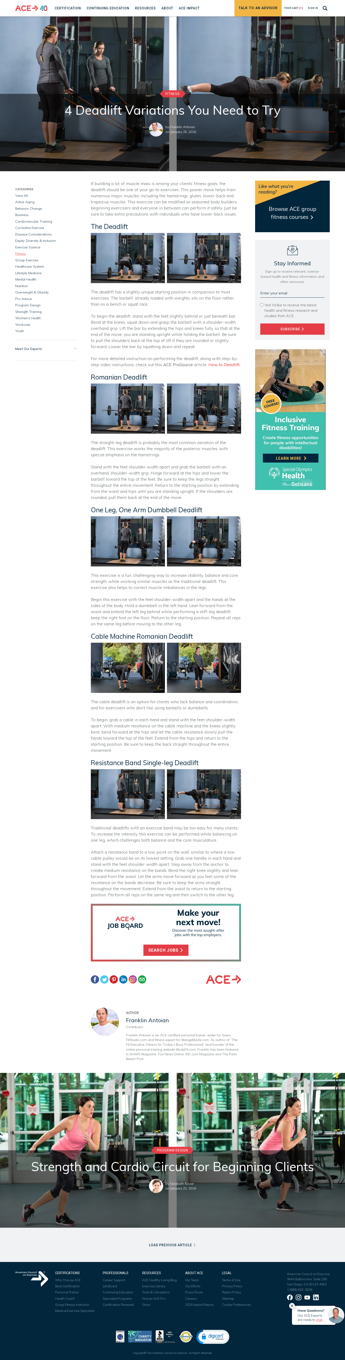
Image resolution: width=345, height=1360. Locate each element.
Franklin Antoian (182, 127)
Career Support (114, 1280)
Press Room (194, 1292)
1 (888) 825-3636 (299, 1290)
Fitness (172, 94)
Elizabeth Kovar (182, 1183)
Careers (191, 1298)
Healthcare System (29, 266)
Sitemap (228, 1298)
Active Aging (24, 202)
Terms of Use (231, 1280)
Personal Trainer (67, 1292)
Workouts (22, 325)
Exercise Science (27, 247)
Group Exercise (26, 260)
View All (21, 196)
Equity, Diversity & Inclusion (35, 241)
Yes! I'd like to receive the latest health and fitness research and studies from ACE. (290, 310)
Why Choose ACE (68, 1280)
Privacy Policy (232, 1286)
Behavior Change (28, 208)
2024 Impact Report (199, 1305)
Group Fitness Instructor (72, 1305)
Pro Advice (23, 299)
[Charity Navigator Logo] (140, 1336)
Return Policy (231, 1292)
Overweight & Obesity (32, 292)
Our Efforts (192, 1286)
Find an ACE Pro (153, 1298)
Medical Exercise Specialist (74, 1311)
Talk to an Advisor (258, 8)
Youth (19, 331)
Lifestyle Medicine (28, 273)
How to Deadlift (224, 364)
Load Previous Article (171, 1245)
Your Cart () (293, 8)
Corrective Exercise (29, 228)
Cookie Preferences (236, 1305)
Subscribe (290, 329)
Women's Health (28, 318)
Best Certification (67, 1286)
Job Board (110, 1286)
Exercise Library (153, 1286)
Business (22, 215)
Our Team (192, 1280)
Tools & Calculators (155, 1292)
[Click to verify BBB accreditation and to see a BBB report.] (165, 1336)
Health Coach (65, 1298)
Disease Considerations (33, 234)
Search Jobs (164, 950)
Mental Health (25, 279)
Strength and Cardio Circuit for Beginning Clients (172, 1166)
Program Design (28, 305)
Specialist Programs (117, 1298)
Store (146, 1305)
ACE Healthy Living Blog (159, 1280)
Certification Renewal (118, 1305)
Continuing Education (118, 1292)
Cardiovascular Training (33, 221)
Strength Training (28, 312)
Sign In (313, 8)
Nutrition (21, 286)
